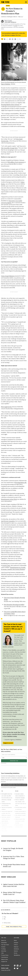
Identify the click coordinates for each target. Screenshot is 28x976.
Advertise (3, 951)
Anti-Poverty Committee (8, 521)
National (16, 947)
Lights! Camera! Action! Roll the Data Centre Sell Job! (13, 885)
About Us (3, 940)
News (7, 5)
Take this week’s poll (14, 926)
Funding (3, 949)
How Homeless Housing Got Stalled (14, 604)
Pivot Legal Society (6, 407)
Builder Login (4, 968)
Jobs (2, 953)
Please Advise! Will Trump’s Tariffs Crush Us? (12, 893)
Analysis (16, 942)
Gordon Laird (6, 565)
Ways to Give (4, 959)
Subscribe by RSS (5, 970)
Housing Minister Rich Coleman (10, 104)
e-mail (15, 25)
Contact (3, 947)
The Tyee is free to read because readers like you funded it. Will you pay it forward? (13, 627)
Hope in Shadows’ (5, 84)
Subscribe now (14, 760)
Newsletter (4, 942)
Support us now (8, 743)
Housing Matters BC (20, 482)
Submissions (4, 957)
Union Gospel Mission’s (8, 276)
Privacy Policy (4, 955)
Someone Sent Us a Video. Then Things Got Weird (13, 857)
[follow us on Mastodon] (10, 39)
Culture (16, 944)
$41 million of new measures (16, 162)
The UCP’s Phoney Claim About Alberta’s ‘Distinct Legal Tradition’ (14, 901)
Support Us (4, 961)
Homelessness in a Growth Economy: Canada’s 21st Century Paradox (13, 568)
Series (15, 953)
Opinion (16, 951)
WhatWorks (17, 955)
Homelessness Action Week (9, 499)
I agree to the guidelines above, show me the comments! (14, 785)
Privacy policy (3, 763)
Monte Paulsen (8, 20)
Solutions (16, 949)
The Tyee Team (5, 944)
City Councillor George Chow (9, 148)
